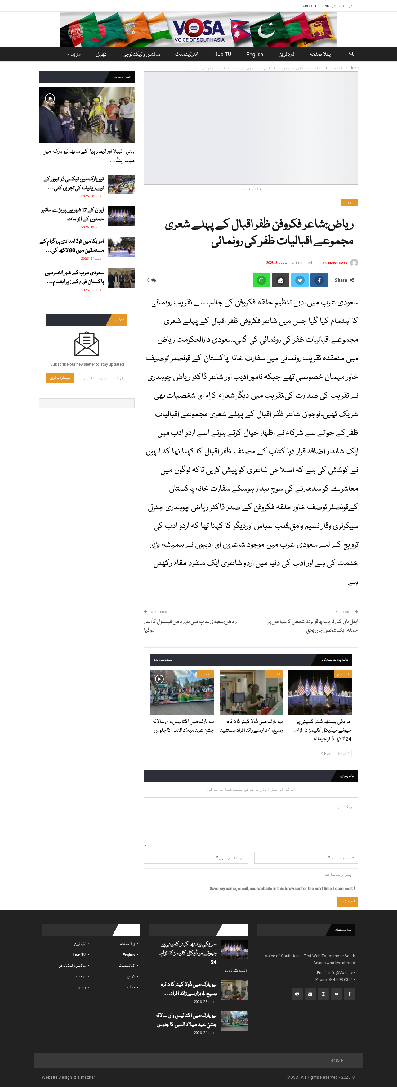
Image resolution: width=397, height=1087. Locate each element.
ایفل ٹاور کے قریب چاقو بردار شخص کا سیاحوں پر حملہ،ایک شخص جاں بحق (313, 626)
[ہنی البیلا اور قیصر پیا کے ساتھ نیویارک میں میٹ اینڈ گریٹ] (87, 115)
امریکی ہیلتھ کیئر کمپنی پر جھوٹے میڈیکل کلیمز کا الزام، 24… (188, 953)
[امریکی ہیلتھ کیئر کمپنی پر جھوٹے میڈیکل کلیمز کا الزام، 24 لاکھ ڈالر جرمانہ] (320, 692)
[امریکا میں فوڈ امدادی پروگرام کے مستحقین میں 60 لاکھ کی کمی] (121, 247)
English (254, 54)
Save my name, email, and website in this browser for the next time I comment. (280, 888)
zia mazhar (84, 1077)
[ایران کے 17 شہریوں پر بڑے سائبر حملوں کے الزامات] (121, 216)
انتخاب (349, 203)
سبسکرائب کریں (60, 378)
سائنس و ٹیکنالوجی (141, 54)
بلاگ (131, 987)
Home (337, 1060)
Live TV (222, 54)
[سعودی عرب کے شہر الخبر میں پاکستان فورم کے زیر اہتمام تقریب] (121, 278)
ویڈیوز (82, 987)
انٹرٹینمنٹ (186, 54)
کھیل (101, 54)
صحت (81, 977)
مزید (76, 54)
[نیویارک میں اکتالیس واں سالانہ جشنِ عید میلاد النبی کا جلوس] (182, 692)
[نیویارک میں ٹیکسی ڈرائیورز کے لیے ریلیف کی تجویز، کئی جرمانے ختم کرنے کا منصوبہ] (121, 185)
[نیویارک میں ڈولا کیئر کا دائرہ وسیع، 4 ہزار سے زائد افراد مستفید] (251, 692)
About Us (310, 6)
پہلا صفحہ (320, 54)
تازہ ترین (286, 54)
